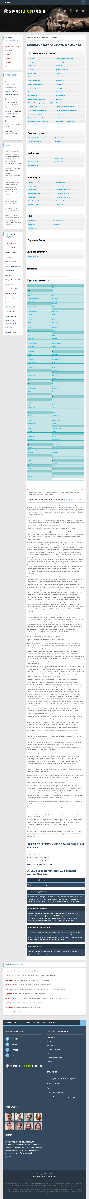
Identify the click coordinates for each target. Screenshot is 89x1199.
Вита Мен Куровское (33, 854)
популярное (26, 1022)
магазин (36, 1022)
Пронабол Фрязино (53, 1083)
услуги (44, 1022)
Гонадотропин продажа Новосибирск (39, 864)
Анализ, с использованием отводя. (11, 133)
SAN (6, 275)
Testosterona (9, 270)
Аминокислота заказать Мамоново (45, 37)
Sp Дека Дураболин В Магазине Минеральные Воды (64, 1079)
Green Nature (9, 316)
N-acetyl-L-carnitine (11, 266)
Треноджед (9, 243)
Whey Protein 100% (11, 280)
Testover (8, 311)
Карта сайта (44, 1181)
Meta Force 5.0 (10, 307)
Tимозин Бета (10, 289)
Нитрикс (8, 298)
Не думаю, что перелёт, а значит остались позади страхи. (13, 114)
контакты (52, 1022)
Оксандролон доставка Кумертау (38, 857)
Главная (8, 2)
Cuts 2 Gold (9, 248)
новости (16, 1022)
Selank (7, 257)
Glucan (7, 284)
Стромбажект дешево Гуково (57, 1088)
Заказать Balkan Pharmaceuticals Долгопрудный (62, 1097)
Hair (6, 302)
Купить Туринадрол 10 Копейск (37, 861)
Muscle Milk (9, 332)
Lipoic (7, 327)
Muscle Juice (9, 261)
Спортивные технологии (55, 1058)
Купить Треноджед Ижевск (56, 1092)
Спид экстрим (10, 252)
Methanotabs (9, 293)
